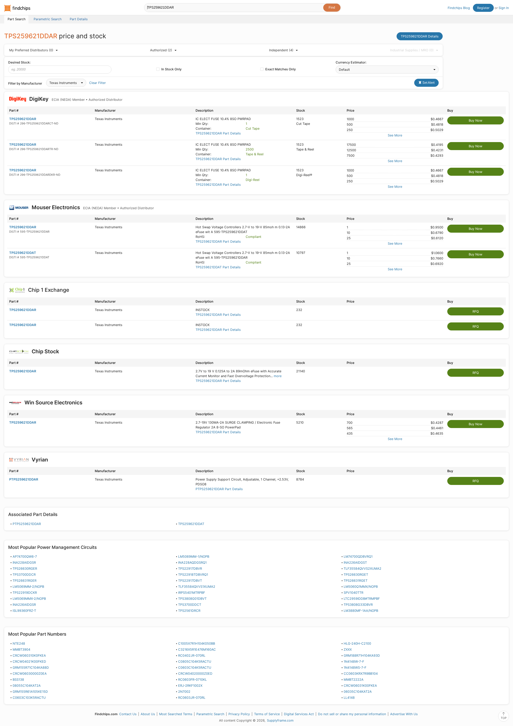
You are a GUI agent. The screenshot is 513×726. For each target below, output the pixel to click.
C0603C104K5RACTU (194, 667)
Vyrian (39, 459)
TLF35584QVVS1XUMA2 (196, 587)
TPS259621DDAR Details (419, 36)
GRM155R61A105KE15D (30, 692)
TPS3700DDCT (189, 605)
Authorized (161, 50)
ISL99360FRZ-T (24, 611)
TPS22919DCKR (25, 593)
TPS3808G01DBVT (192, 599)
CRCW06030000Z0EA (30, 673)
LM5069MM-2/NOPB (28, 587)
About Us (148, 714)
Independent (281, 50)
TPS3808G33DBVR (358, 605)
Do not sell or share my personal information (352, 714)
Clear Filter (97, 83)
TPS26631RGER (24, 581)
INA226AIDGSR (24, 605)
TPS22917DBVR (190, 568)
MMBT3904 (21, 649)
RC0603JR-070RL (191, 698)
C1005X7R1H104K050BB (196, 643)
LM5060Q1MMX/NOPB (361, 587)
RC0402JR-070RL (191, 655)
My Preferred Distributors (31, 50)
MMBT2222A (354, 680)
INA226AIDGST (355, 562)
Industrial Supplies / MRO (412, 50)
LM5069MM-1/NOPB (193, 556)
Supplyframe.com (280, 720)
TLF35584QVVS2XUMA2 (362, 568)
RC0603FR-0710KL (192, 680)
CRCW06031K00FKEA (360, 686)
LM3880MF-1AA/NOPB (361, 611)
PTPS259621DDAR (23, 479)
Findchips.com (17, 8)
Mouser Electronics (92, 207)
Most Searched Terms (175, 714)
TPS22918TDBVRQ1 (193, 575)
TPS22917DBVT (190, 581)
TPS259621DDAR (22, 119)
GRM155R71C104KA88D (31, 667)
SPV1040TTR (353, 593)
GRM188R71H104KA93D (362, 655)
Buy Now (475, 120)
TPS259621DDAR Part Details (218, 133)
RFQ (476, 311)
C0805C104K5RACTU (194, 661)
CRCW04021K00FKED (29, 661)
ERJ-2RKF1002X (190, 686)
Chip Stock (45, 351)
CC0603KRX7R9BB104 (361, 673)
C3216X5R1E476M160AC (197, 649)
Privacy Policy (239, 714)
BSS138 (18, 680)
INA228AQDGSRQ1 (192, 562)
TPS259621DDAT (22, 253)
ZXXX (348, 649)
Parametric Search (210, 714)
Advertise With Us (404, 714)
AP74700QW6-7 (25, 556)
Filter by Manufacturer (25, 83)
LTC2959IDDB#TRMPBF (362, 599)
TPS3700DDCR (24, 575)
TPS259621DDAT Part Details (218, 267)
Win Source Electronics (53, 402)
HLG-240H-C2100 (357, 643)
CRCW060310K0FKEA (29, 655)
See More (395, 135)
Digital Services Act (299, 714)
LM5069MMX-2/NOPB (29, 599)
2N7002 (184, 692)
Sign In (504, 8)
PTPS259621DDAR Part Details (219, 489)
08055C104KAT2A (27, 686)
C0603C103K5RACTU (29, 698)
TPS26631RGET (356, 581)
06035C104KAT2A (358, 692)
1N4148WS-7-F (355, 667)
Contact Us (127, 714)
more (278, 376)
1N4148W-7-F (354, 661)
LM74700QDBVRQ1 (358, 556)
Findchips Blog (459, 8)
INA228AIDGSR (24, 562)
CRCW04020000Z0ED (195, 673)
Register (483, 8)
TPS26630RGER (25, 568)
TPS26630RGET (356, 575)
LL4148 (349, 698)
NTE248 (19, 643)
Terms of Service (267, 714)
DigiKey (75, 99)
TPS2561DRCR (189, 611)
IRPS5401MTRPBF (191, 593)
